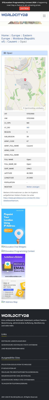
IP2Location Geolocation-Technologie (16, 365)
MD (28, 127)
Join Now (25, 8)
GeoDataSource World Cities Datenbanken (17, 380)
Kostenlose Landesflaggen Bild (13, 341)
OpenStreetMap (30, 108)
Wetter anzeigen (33, 187)
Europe (16, 35)
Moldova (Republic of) (18, 40)
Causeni (12, 41)
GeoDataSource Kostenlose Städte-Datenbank (19, 345)
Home (5, 35)
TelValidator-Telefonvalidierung (14, 384)
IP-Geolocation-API (8, 368)
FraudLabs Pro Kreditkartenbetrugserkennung (19, 372)
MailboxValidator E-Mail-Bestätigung (16, 376)
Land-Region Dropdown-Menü (12, 349)
